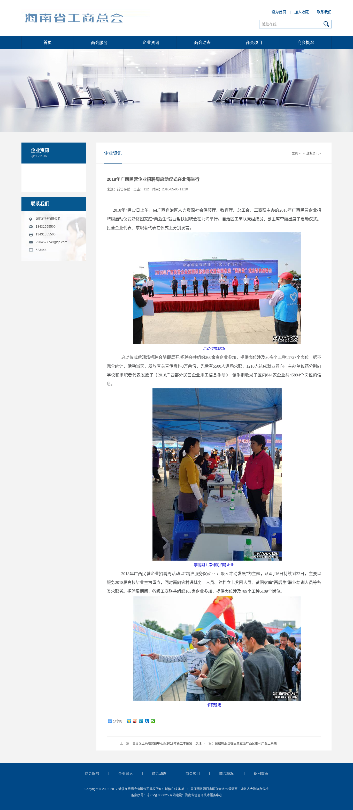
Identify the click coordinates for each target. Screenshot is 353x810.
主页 (295, 153)
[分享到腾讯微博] (141, 721)
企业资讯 (151, 42)
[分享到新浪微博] (135, 721)
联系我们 (324, 12)
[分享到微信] (153, 721)
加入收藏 (301, 12)
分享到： (119, 721)
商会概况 (305, 42)
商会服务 (99, 42)
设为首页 (279, 12)
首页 (47, 42)
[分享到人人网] (147, 721)
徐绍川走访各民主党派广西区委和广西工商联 (246, 743)
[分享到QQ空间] (129, 721)
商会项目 (254, 42)
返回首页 (261, 773)
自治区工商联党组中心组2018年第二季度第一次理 (167, 743)
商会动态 (202, 42)
